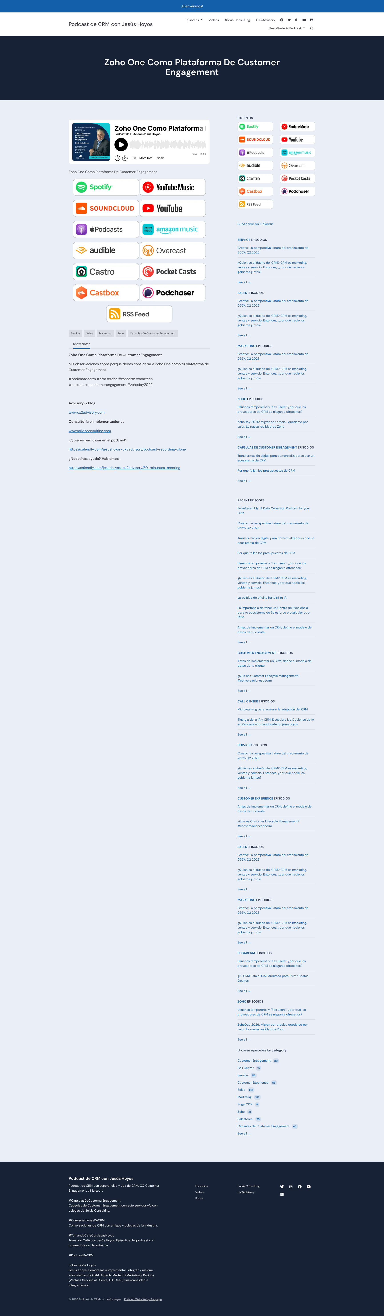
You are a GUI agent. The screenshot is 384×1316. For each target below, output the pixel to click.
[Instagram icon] (291, 1187)
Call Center (248, 701)
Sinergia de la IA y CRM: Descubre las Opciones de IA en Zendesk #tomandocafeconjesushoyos (276, 722)
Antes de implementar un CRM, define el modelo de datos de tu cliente (275, 629)
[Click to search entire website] (312, 28)
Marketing (247, 346)
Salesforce (249, 1119)
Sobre (199, 1198)
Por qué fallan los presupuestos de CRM (266, 471)
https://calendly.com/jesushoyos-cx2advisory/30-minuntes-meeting (124, 467)
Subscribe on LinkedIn (255, 224)
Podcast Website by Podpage (143, 1299)
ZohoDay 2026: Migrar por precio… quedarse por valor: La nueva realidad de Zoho (273, 424)
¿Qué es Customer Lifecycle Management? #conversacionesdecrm (268, 678)
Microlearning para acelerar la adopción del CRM (273, 709)
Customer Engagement (257, 653)
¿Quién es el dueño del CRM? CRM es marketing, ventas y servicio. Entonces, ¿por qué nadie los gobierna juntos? (272, 267)
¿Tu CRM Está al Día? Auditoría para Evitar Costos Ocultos (273, 978)
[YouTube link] (304, 20)
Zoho (242, 399)
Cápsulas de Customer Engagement (267, 447)
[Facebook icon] (300, 1187)
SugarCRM (246, 953)
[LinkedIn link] (312, 20)
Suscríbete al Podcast (285, 28)
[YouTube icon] (308, 1187)
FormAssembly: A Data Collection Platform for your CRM (274, 510)
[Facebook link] (282, 20)
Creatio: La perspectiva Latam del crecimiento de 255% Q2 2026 (273, 250)
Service (244, 240)
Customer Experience (255, 798)
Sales (242, 293)
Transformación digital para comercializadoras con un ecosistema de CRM (276, 458)
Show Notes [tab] (81, 344)
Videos (214, 20)
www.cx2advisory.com (86, 412)
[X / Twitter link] (289, 20)
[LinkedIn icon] (282, 1194)
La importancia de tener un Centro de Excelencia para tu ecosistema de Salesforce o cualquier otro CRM (274, 612)
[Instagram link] (297, 20)
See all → (244, 282)
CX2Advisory (265, 20)
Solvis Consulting (237, 20)
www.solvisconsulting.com (90, 431)
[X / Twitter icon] (282, 1187)
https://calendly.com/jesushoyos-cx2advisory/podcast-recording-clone (127, 449)
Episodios (192, 20)
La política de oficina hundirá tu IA (262, 598)
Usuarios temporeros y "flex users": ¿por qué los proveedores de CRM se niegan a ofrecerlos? (272, 409)
